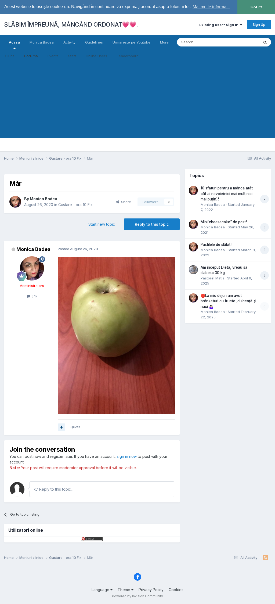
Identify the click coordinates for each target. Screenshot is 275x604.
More (164, 42)
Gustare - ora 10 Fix (75, 204)
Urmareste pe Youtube (131, 42)
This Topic (243, 42)
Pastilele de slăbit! (216, 244)
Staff (72, 56)
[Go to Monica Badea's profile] (15, 202)
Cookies (176, 589)
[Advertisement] (137, 100)
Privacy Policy (151, 589)
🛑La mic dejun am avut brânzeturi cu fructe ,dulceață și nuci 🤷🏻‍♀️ (228, 301)
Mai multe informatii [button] (211, 7)
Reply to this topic (152, 224)
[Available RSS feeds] (265, 558)
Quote (75, 427)
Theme (124, 589)
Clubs (10, 56)
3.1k (33, 296)
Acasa (14, 42)
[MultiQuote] (61, 427)
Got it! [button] (256, 7)
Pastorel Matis (212, 278)
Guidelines (94, 42)
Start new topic (101, 224)
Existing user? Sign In (219, 25)
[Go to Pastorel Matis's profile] (193, 269)
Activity (69, 42)
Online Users (96, 56)
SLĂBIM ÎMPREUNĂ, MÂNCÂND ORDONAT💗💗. (71, 24)
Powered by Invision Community (137, 596)
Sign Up (259, 24)
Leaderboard (128, 56)
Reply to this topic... (55, 489)
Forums (31, 56)
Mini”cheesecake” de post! (224, 222)
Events (53, 56)
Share (125, 202)
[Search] (265, 42)
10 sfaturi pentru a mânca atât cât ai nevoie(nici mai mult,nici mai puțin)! (227, 193)
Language (101, 589)
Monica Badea (42, 42)
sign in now (127, 456)
